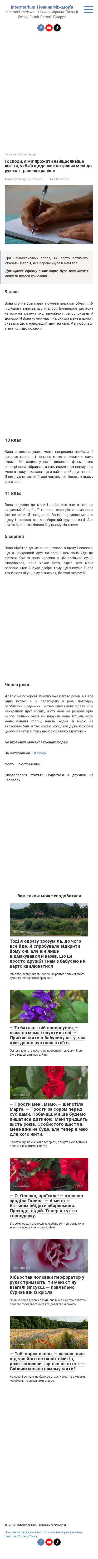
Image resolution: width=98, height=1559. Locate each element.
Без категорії (59, 179)
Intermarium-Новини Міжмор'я (42, 7)
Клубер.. (40, 753)
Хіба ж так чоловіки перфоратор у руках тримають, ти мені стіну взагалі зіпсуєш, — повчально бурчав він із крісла (47, 1284)
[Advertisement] (49, 89)
